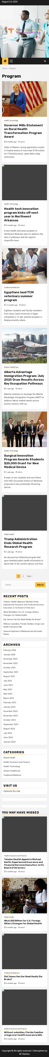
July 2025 (7, 681)
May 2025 (7, 689)
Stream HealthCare (11, 367)
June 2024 (8, 737)
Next (29, 576)
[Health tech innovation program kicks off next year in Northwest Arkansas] (24, 182)
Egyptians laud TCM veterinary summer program (19, 296)
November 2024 (10, 715)
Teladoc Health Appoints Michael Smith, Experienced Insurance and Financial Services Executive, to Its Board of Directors (23, 605)
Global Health (9, 534)
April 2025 (7, 694)
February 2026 (9, 650)
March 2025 (8, 698)
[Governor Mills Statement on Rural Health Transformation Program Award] (24, 99)
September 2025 (10, 672)
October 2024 (9, 720)
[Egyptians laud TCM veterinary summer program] (24, 266)
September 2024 (10, 724)
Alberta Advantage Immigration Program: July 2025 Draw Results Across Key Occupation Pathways (24, 377)
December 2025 (10, 659)
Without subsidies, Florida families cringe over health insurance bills (23, 1033)
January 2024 (9, 742)
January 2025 (9, 707)
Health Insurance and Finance (16, 762)
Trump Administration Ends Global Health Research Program (20, 543)
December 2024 (10, 711)
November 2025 (10, 663)
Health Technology (11, 120)
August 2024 (9, 728)
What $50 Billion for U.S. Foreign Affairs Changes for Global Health (23, 922)
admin (22, 142)
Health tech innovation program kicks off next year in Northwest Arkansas (21, 214)
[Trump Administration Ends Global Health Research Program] (24, 513)
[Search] (45, 61)
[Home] (5, 61)
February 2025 (9, 702)
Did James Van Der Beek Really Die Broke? (22, 619)
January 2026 (9, 654)
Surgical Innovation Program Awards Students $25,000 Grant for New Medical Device (24, 461)
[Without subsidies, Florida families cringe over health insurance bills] (24, 1007)
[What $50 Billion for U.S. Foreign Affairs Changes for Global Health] (24, 895)
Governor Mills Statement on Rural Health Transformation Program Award (23, 131)
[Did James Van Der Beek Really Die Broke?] (24, 951)
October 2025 (9, 667)
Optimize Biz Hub (11, 791)
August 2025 (9, 676)
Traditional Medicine (11, 287)
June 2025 (8, 685)
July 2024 (7, 733)
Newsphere (39, 1050)
